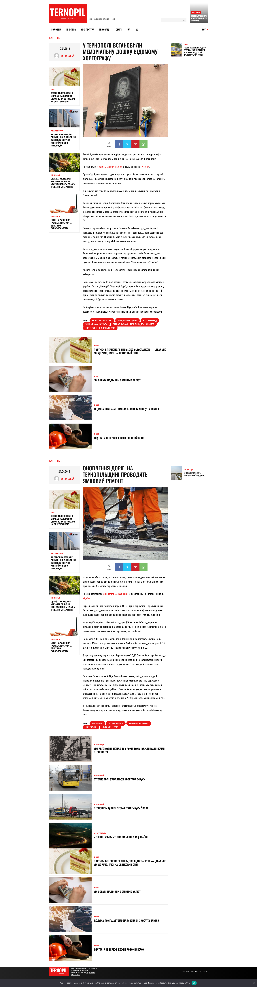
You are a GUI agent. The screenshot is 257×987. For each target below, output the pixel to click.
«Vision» (144, 166)
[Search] (183, 20)
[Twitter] (127, 144)
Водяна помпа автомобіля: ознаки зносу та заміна (126, 409)
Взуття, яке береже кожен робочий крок (119, 438)
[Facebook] (119, 144)
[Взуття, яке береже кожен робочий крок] (70, 436)
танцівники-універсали (96, 324)
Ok (194, 983)
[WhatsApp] (143, 144)
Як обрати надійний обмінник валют (117, 380)
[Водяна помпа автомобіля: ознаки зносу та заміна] (70, 407)
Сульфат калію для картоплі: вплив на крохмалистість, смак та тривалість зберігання (63, 182)
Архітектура (196, 12)
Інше (59, 37)
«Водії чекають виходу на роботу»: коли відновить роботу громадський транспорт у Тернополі (195, 51)
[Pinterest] (135, 144)
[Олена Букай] (57, 55)
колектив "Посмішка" (102, 320)
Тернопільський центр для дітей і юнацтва (133, 324)
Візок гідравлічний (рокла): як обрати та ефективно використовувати (61, 224)
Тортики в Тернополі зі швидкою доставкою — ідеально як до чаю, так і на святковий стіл (63, 97)
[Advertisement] (191, 78)
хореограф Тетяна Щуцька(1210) (100, 328)
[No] (253, 983)
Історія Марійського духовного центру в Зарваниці (199, 18)
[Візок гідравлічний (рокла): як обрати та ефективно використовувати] (64, 203)
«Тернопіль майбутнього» (109, 166)
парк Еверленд (150, 320)
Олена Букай (67, 56)
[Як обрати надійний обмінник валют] (70, 379)
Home (51, 37)
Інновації (55, 175)
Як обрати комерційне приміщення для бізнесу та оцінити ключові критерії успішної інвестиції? (63, 140)
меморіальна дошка (127, 320)
